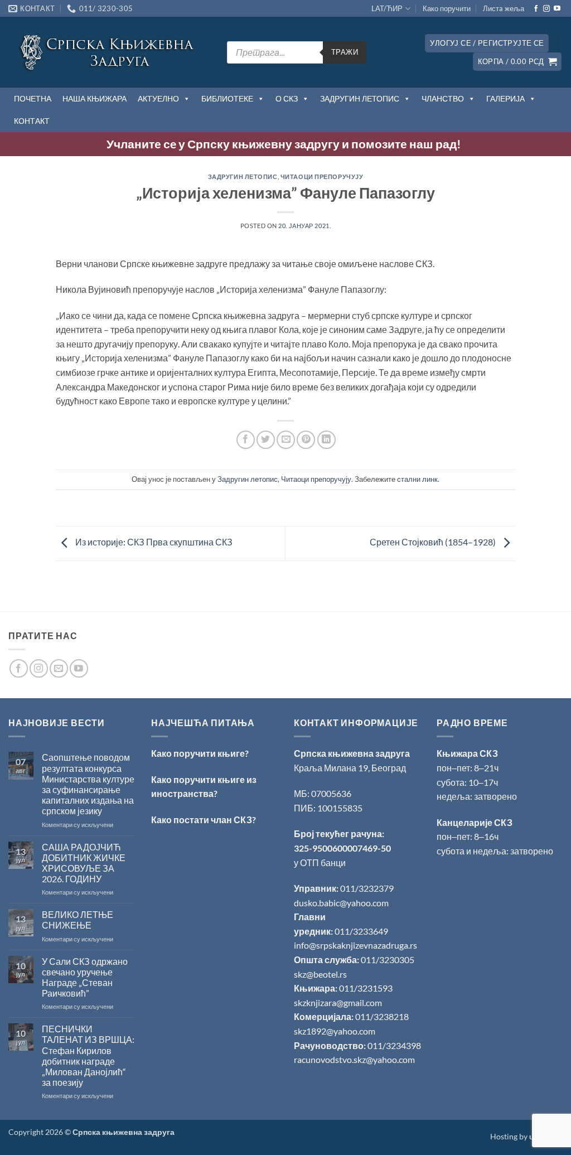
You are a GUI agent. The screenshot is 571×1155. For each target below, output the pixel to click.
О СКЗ (286, 98)
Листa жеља (503, 8)
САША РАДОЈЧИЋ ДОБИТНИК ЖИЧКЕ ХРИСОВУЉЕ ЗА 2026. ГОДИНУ (83, 863)
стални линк (417, 479)
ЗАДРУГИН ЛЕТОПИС (359, 98)
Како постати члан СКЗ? (203, 819)
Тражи (344, 51)
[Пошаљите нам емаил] (59, 668)
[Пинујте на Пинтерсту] (306, 440)
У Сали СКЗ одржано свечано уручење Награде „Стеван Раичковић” (85, 977)
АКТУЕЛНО (158, 98)
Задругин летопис (243, 176)
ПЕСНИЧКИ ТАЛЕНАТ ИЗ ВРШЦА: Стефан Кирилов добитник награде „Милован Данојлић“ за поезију (88, 1055)
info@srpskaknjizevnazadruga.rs (356, 945)
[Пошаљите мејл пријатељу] (286, 440)
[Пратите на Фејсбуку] (536, 9)
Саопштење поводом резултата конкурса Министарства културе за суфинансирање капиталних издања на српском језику (88, 784)
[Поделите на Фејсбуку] (245, 440)
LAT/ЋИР (387, 8)
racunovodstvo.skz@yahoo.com (354, 1059)
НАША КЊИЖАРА (94, 98)
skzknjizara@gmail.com (338, 1002)
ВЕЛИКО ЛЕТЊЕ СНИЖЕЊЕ (77, 919)
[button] (487, 43)
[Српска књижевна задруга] (109, 52)
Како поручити (447, 8)
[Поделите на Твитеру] (266, 440)
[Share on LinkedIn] (326, 440)
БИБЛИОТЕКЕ (227, 98)
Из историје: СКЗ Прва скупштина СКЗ (153, 542)
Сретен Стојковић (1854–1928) (433, 542)
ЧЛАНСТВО (443, 98)
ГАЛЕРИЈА (505, 98)
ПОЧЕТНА (32, 98)
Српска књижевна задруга (352, 753)
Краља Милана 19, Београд (350, 767)
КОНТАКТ (32, 120)
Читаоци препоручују (322, 176)
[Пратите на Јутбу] (557, 9)
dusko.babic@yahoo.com (341, 902)
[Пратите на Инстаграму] (546, 9)
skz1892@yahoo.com (334, 1031)
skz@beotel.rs (320, 974)
